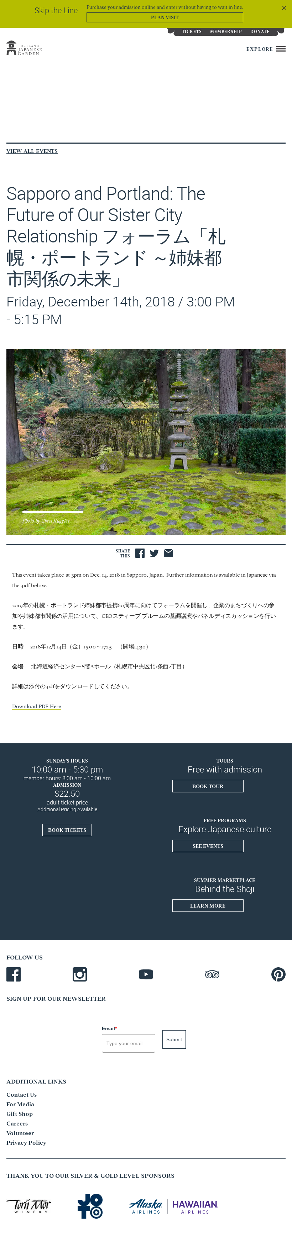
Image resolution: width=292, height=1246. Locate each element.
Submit (174, 1039)
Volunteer (20, 1132)
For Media (20, 1103)
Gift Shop (19, 1113)
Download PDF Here (36, 705)
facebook (13, 974)
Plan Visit (165, 17)
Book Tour (208, 786)
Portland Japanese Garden (31, 48)
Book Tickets (67, 830)
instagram (80, 974)
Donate (260, 31)
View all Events (32, 150)
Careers (17, 1123)
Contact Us (21, 1094)
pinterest (278, 974)
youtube (146, 974)
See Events (208, 846)
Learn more (207, 905)
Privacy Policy (26, 1142)
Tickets (192, 31)
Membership (226, 31)
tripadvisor (212, 974)
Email (109, 1028)
